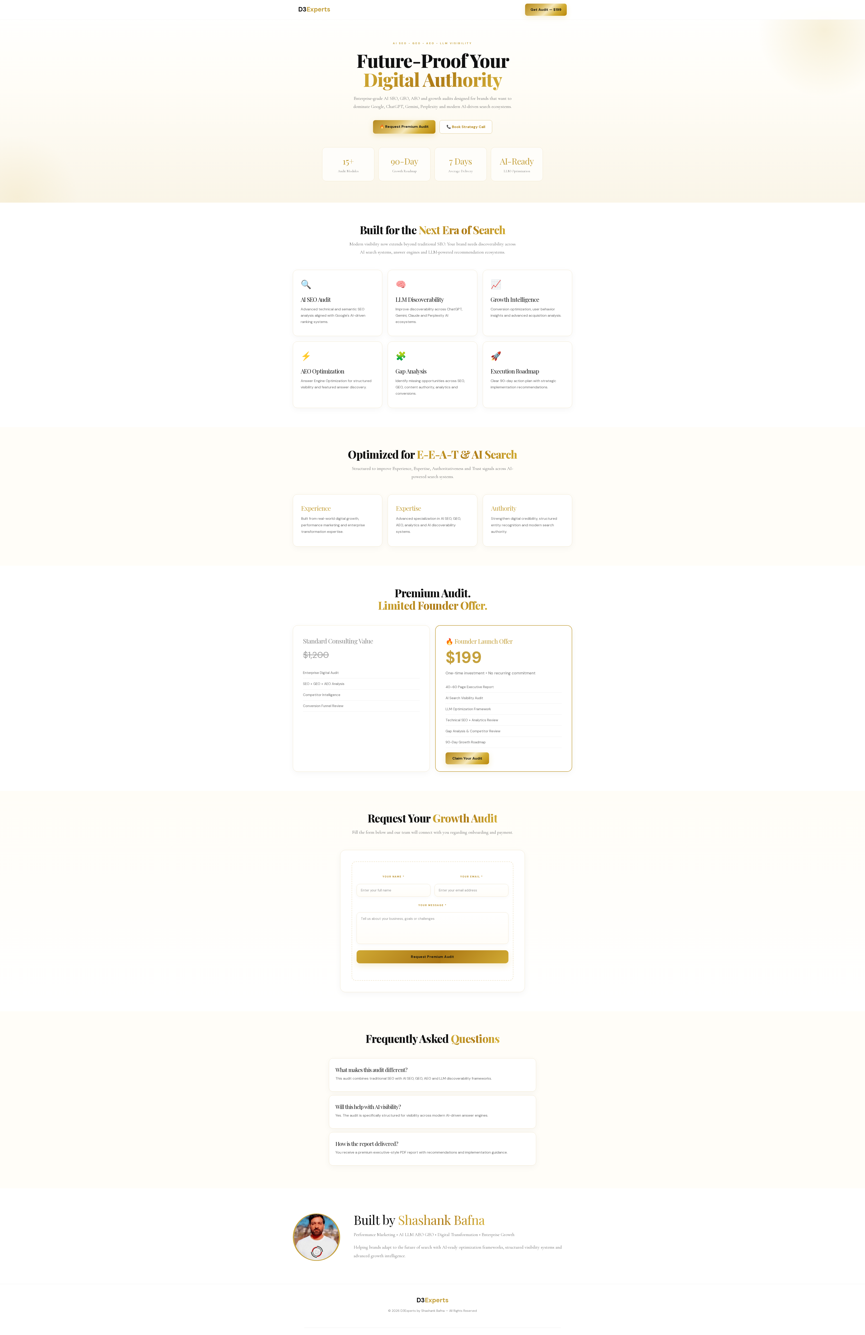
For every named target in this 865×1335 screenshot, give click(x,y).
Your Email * (471, 876)
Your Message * (432, 905)
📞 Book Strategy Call (465, 126)
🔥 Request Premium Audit (404, 126)
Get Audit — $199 (545, 9)
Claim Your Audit (467, 758)
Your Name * (393, 876)
